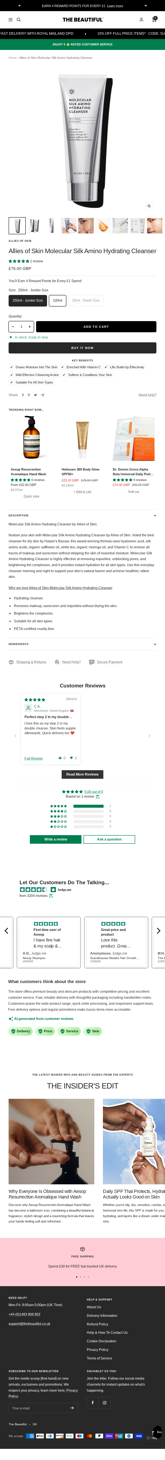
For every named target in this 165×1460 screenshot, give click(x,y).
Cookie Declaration (101, 1341)
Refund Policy (97, 1324)
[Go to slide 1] (76, 1277)
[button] (19, 261)
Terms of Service (99, 1358)
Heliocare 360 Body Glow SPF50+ (80, 472)
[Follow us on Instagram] (104, 1403)
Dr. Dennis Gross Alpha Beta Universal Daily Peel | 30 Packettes (132, 472)
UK (35, 1424)
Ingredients (19, 644)
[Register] (72, 1407)
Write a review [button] (55, 839)
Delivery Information (102, 1315)
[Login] (141, 19)
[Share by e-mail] (42, 395)
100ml (57, 300)
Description (19, 515)
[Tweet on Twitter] (35, 395)
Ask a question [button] (109, 839)
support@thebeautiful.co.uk (29, 1324)
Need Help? (71, 662)
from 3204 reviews (33, 896)
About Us (94, 1307)
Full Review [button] (33, 758)
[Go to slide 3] (84, 1277)
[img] (34, 700)
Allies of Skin (20, 240)
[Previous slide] (15, 736)
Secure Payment (109, 662)
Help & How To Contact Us (107, 1332)
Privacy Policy (97, 1350)
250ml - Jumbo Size (28, 300)
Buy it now (82, 348)
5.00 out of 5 (93, 792)
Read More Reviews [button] (82, 774)
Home (13, 57)
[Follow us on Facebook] (93, 1403)
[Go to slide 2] (80, 1277)
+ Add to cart (82, 491)
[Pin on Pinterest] (29, 395)
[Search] (19, 20)
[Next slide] (149, 736)
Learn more (115, 4)
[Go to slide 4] (88, 1277)
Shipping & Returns (31, 662)
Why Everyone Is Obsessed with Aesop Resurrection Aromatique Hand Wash (47, 1194)
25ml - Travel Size (86, 300)
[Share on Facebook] (23, 395)
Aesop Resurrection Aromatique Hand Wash (28, 472)
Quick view (31, 496)
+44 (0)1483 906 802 (24, 1314)
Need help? (147, 395)
